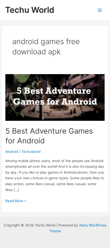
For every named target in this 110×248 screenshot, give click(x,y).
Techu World (29, 10)
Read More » (15, 201)
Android (11, 152)
